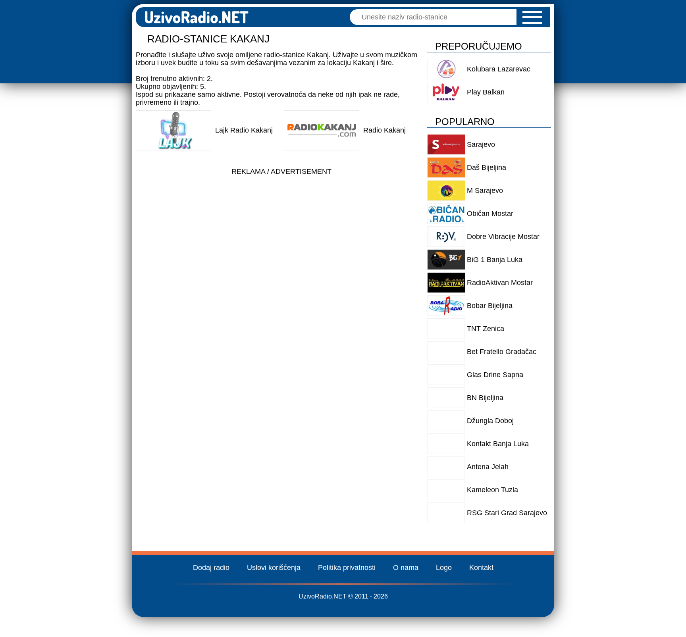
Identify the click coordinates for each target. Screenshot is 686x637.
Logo (444, 568)
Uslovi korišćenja (274, 568)
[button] (532, 17)
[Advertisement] (281, 235)
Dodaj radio (211, 568)
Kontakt (481, 568)
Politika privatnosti (347, 568)
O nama (405, 568)
